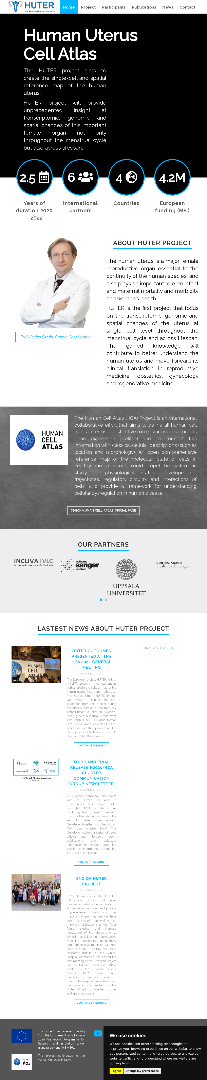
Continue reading (92, 745)
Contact (187, 7)
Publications (144, 7)
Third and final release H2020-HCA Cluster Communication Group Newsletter (91, 773)
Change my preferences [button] (142, 1071)
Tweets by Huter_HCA (159, 648)
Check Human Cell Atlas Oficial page (103, 510)
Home (69, 7)
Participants (114, 7)
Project (88, 7)
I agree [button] (116, 1071)
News (168, 7)
